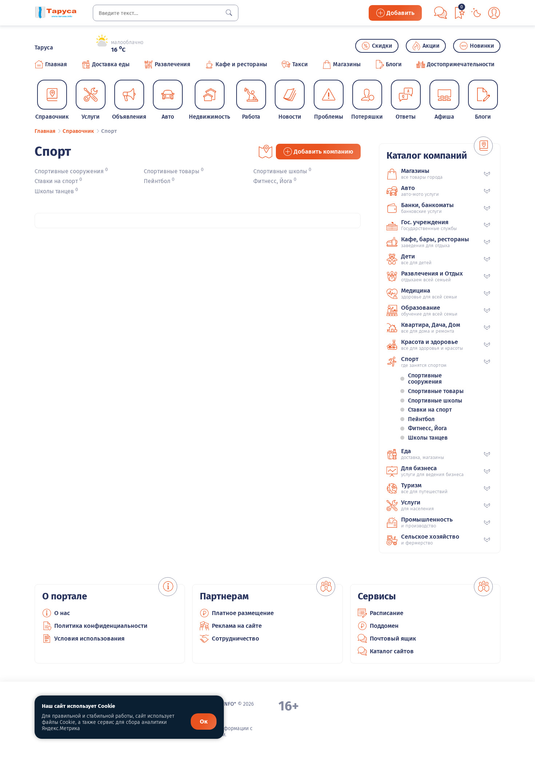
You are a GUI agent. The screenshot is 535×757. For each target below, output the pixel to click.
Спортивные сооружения (69, 171)
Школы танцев (54, 191)
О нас (62, 613)
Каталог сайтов (392, 651)
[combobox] (165, 13)
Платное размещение (243, 613)
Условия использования (89, 638)
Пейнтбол (157, 181)
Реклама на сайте (237, 626)
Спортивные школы (280, 171)
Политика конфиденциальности (100, 626)
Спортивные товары (171, 171)
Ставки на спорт (56, 181)
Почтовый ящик (393, 638)
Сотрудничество (235, 638)
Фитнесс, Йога (272, 181)
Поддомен (384, 626)
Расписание (386, 613)
